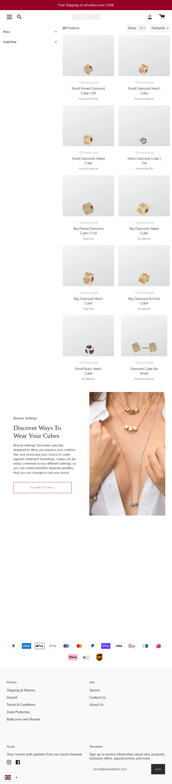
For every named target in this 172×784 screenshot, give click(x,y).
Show (132, 28)
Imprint (12, 697)
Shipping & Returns (21, 690)
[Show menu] (10, 16)
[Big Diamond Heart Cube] (88, 265)
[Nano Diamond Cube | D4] (144, 125)
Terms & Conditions (21, 705)
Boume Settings (42, 487)
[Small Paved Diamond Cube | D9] (88, 55)
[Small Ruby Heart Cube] (88, 335)
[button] (159, 28)
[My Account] (149, 17)
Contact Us (97, 697)
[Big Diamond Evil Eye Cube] (144, 265)
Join (158, 769)
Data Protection (18, 712)
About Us (96, 705)
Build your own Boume (23, 719)
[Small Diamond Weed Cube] (88, 125)
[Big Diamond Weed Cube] (144, 195)
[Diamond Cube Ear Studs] (144, 335)
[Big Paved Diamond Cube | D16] (88, 195)
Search (94, 690)
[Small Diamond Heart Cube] (144, 55)
